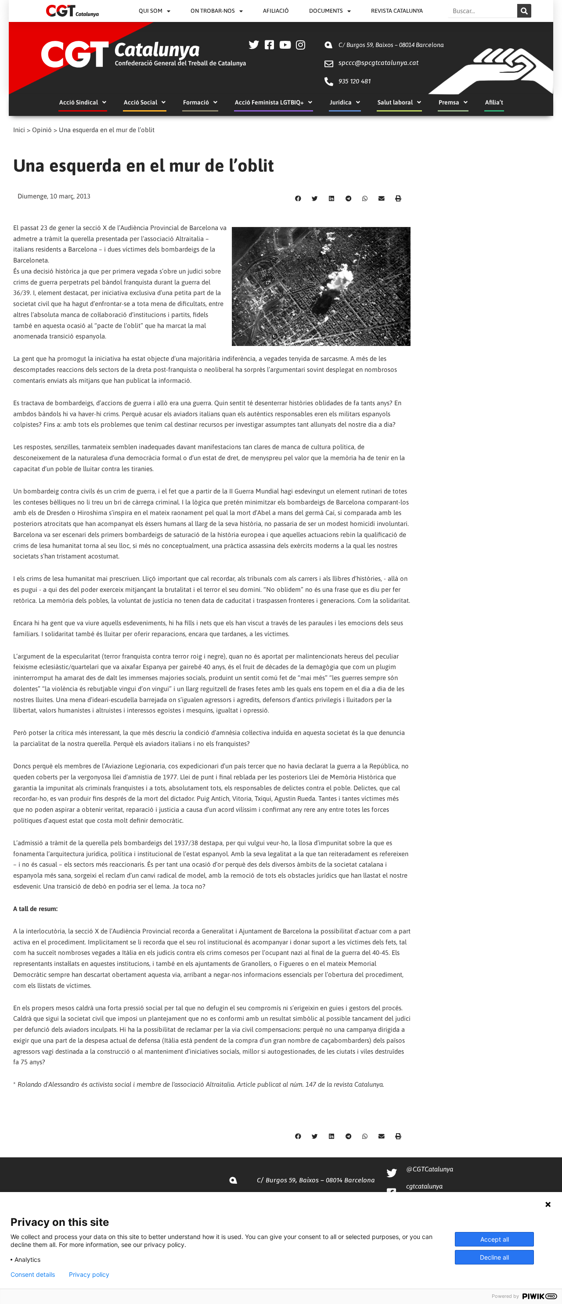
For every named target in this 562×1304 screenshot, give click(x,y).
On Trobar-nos (213, 10)
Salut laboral (395, 102)
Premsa (449, 102)
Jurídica (341, 102)
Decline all (494, 1257)
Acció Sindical (78, 102)
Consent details (33, 1274)
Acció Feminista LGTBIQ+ (269, 102)
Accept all (494, 1239)
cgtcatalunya (424, 1186)
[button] (298, 199)
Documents (326, 10)
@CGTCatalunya (429, 1169)
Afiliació (276, 10)
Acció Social (140, 102)
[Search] (524, 11)
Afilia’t (494, 102)
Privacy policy (89, 1274)
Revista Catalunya (397, 10)
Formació (196, 102)
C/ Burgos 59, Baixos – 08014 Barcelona (391, 44)
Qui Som (150, 10)
